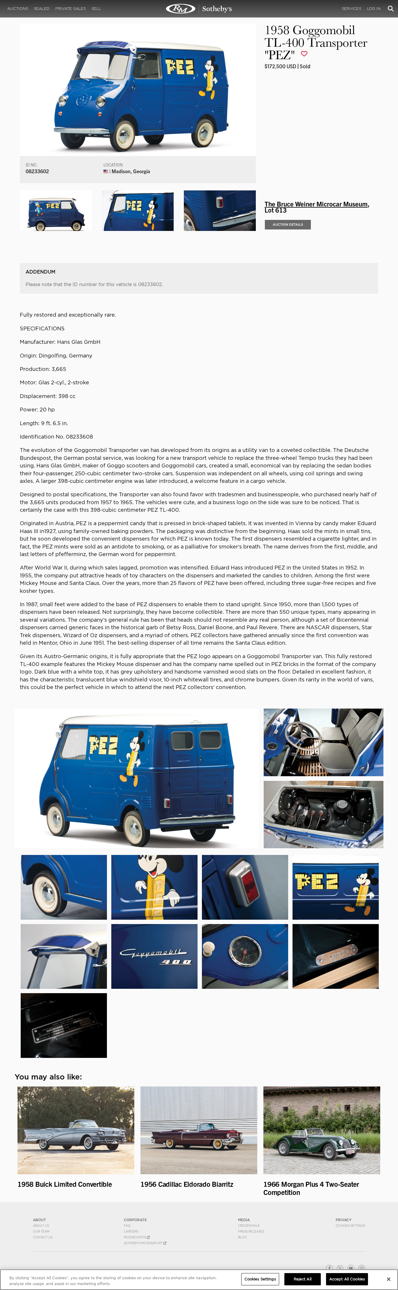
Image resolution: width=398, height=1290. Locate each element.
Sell (96, 8)
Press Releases (251, 1231)
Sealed (42, 8)
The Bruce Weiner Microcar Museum (316, 203)
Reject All (302, 1279)
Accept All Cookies (347, 1279)
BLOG (242, 1237)
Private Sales (70, 8)
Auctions (17, 8)
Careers (131, 1231)
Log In (374, 8)
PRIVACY (344, 1220)
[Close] (388, 1279)
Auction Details (288, 224)
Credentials (248, 1225)
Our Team (41, 1231)
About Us (41, 1225)
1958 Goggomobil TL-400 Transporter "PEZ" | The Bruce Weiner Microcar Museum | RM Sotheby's (199, 8)
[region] (199, 1279)
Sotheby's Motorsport (143, 1243)
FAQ (127, 1225)
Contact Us (42, 1237)
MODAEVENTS (135, 1237)
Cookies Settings (350, 1225)
